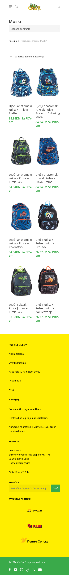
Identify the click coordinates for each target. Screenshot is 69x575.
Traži (55, 488)
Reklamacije (15, 380)
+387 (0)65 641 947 (19, 471)
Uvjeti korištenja (17, 362)
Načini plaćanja (17, 353)
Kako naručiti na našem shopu (24, 371)
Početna (13, 40)
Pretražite (14, 482)
